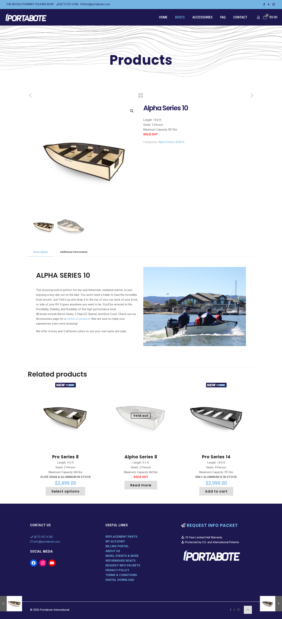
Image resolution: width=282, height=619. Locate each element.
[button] (132, 111)
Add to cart (216, 491)
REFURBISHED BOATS (121, 560)
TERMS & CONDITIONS (121, 575)
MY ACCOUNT (115, 541)
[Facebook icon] (264, 4)
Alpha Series (166, 142)
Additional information (73, 251)
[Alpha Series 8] (271, 603)
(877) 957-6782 (68, 4)
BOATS (180, 142)
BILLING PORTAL (117, 546)
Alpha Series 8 (141, 457)
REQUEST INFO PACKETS (123, 565)
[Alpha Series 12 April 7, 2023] (11, 603)
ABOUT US (113, 551)
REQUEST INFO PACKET (212, 525)
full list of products (79, 319)
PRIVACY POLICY (117, 570)
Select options (65, 491)
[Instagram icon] (273, 4)
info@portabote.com (97, 4)
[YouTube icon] (268, 4)
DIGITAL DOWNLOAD (120, 580)
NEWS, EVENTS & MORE (122, 556)
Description (41, 251)
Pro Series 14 (216, 457)
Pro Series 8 (65, 457)
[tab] (41, 252)
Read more (140, 485)
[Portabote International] (26, 17)
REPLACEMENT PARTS (121, 536)
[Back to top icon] (248, 610)
